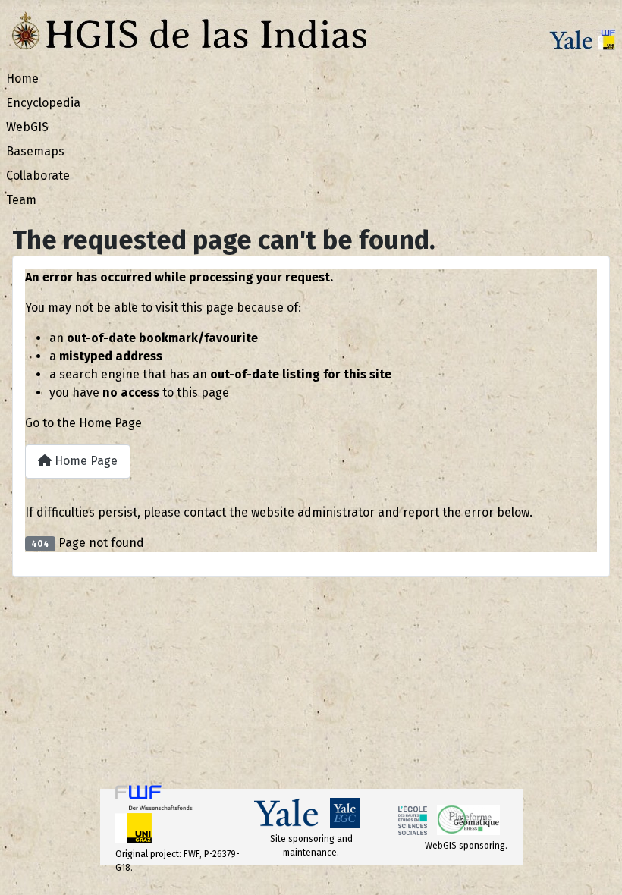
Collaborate (38, 175)
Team (21, 200)
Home (22, 78)
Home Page (85, 461)
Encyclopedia (43, 103)
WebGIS (27, 127)
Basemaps (35, 151)
